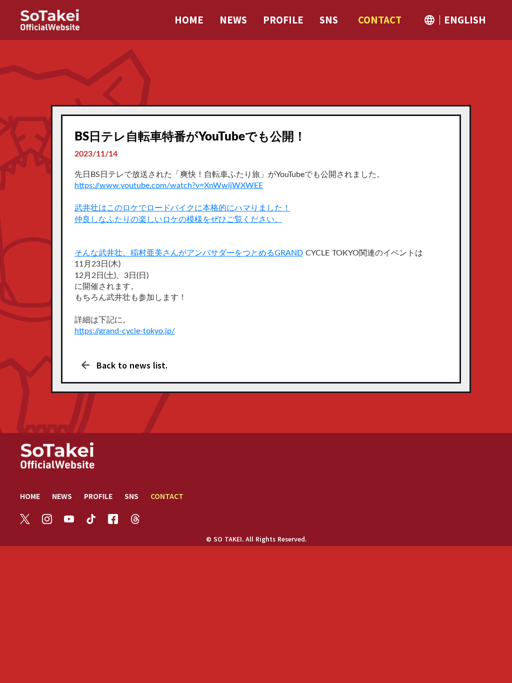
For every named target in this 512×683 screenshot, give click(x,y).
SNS (131, 496)
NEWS (62, 496)
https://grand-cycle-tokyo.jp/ (124, 331)
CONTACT (167, 496)
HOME (30, 496)
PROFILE (98, 496)
